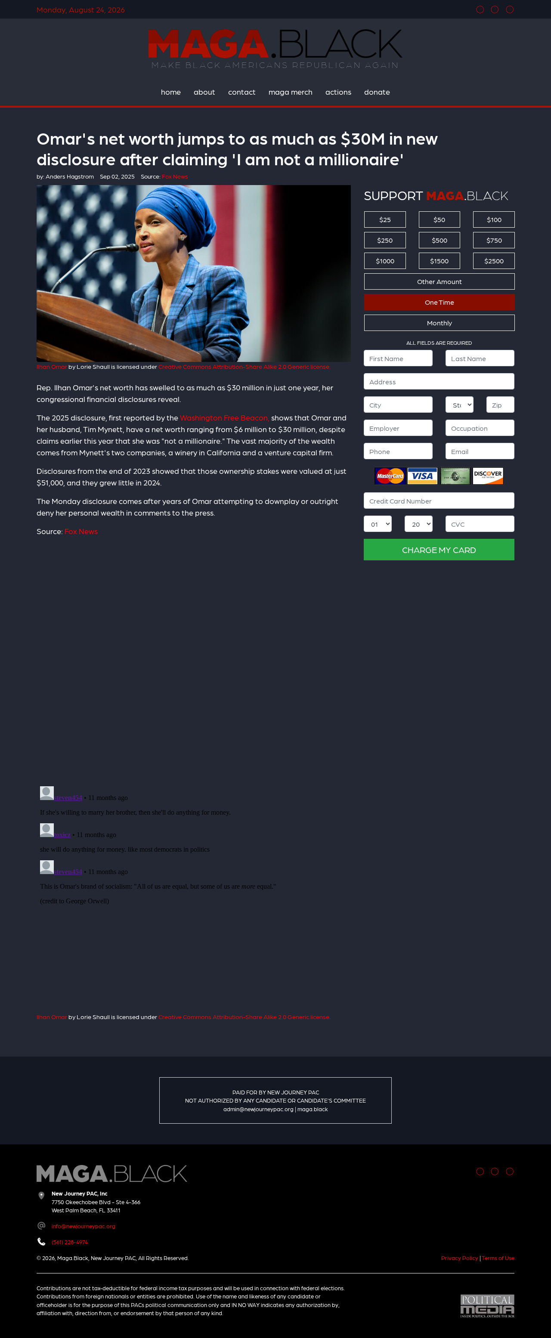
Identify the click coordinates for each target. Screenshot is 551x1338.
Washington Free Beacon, (224, 417)
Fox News (81, 530)
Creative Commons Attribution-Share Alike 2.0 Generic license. (244, 366)
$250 (385, 240)
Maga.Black (275, 43)
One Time (439, 302)
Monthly (439, 322)
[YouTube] (510, 9)
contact (242, 91)
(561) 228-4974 (70, 1242)
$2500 (494, 260)
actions (338, 91)
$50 (439, 219)
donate (377, 91)
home (171, 91)
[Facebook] (480, 9)
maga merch (291, 91)
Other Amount (439, 281)
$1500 (439, 260)
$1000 (385, 260)
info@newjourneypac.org (83, 1226)
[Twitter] (495, 9)
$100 (494, 219)
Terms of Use (498, 1258)
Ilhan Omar (52, 366)
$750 (494, 240)
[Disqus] (194, 655)
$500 (439, 240)
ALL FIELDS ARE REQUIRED (439, 343)
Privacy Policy (459, 1258)
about (204, 91)
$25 (385, 219)
